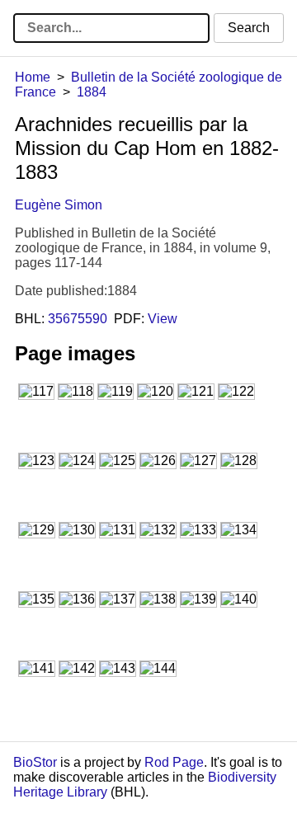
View (162, 319)
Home (32, 77)
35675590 (77, 319)
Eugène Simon (58, 205)
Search (249, 28)
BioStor (35, 762)
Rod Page (174, 762)
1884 (91, 92)
